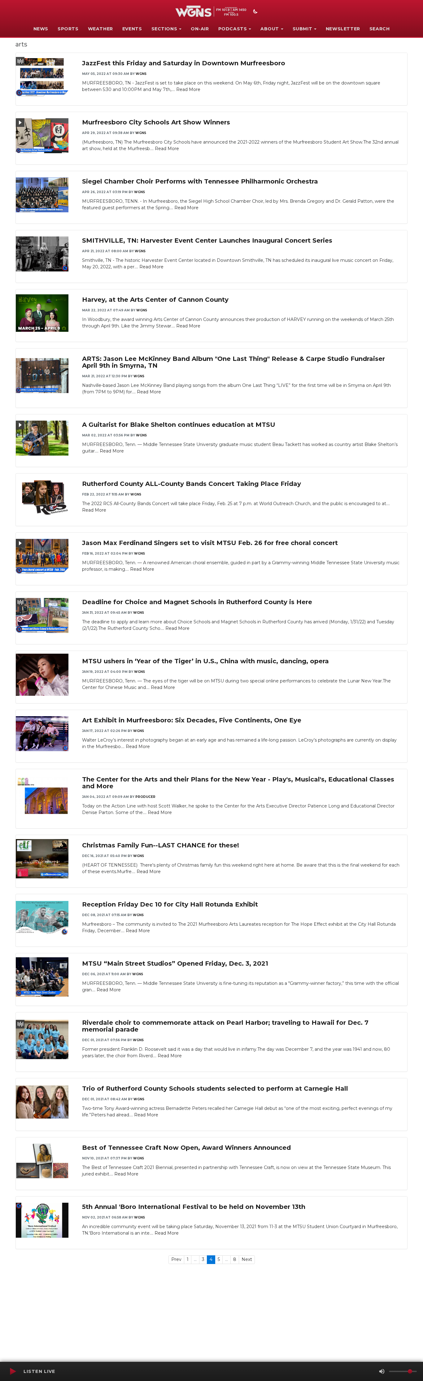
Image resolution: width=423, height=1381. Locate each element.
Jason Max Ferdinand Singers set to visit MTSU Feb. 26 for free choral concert (210, 542)
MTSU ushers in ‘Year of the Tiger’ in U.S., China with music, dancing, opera (205, 661)
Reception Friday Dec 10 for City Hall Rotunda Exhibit (170, 904)
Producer (145, 797)
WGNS (141, 74)
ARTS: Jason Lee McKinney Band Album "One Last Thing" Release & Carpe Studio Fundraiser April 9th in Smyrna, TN (233, 362)
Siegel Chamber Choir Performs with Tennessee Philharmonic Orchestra (200, 181)
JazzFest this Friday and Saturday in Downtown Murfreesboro (183, 63)
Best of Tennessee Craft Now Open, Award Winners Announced (186, 1147)
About (269, 29)
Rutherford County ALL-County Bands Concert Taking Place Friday (191, 483)
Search (379, 29)
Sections (164, 29)
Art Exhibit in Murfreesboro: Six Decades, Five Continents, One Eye (191, 720)
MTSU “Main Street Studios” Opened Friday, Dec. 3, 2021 (175, 963)
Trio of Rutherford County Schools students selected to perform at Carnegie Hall (215, 1088)
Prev (176, 1259)
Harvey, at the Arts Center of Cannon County (155, 299)
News (40, 29)
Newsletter (343, 29)
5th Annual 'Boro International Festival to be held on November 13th (193, 1206)
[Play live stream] (12, 1371)
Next (247, 1259)
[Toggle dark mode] (254, 12)
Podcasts (232, 29)
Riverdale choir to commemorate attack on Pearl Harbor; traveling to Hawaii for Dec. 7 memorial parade (225, 1026)
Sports (68, 29)
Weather (100, 29)
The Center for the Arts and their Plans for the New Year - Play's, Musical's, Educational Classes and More (238, 783)
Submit (302, 29)
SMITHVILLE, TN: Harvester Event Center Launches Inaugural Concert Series (207, 240)
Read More (188, 89)
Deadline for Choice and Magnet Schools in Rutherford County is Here (197, 602)
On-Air (200, 29)
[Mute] (381, 1371)
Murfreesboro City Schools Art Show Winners (156, 122)
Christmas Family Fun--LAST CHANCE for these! (160, 845)
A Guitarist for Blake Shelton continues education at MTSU (178, 424)
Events (132, 29)
